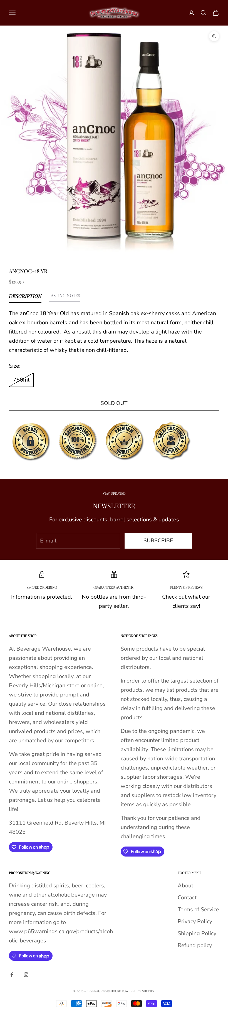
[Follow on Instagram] (26, 974)
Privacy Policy (195, 921)
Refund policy (195, 945)
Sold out (114, 403)
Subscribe (158, 540)
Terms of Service (198, 909)
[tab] (25, 297)
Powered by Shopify (138, 991)
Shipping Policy (197, 933)
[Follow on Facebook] (11, 974)
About (185, 885)
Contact (187, 897)
